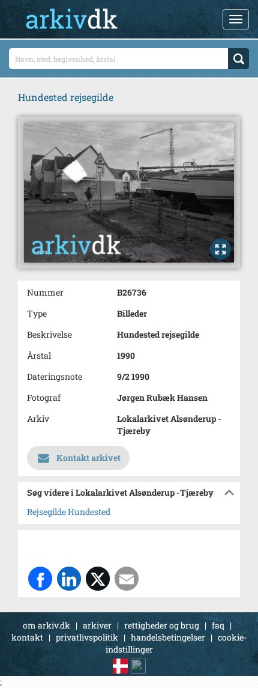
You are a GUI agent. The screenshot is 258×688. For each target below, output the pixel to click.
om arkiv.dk (46, 625)
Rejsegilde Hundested (68, 511)
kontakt (27, 637)
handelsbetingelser (168, 637)
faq (218, 625)
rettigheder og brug (161, 625)
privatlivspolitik (87, 637)
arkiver (97, 625)
